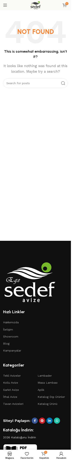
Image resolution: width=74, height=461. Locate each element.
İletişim (8, 329)
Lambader (45, 375)
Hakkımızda (11, 322)
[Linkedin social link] (49, 421)
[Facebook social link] (35, 421)
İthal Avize (10, 396)
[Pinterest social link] (42, 421)
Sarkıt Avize (11, 389)
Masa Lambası (48, 382)
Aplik (41, 389)
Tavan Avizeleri (13, 403)
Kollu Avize (10, 382)
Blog (6, 343)
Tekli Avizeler (12, 375)
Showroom (10, 336)
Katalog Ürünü (47, 403)
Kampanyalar (12, 350)
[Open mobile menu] (5, 5)
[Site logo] (35, 5)
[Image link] (30, 282)
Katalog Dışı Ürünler (51, 396)
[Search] (63, 83)
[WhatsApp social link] (57, 421)
